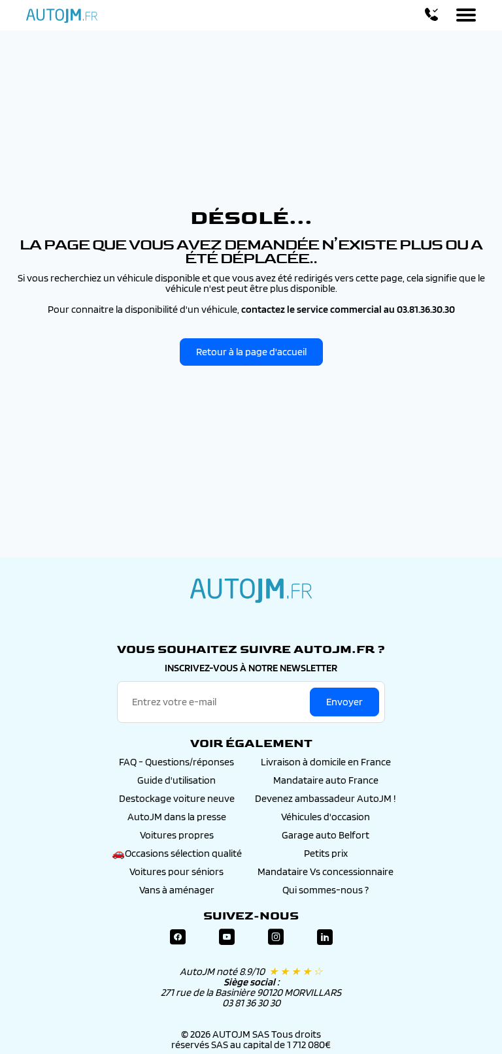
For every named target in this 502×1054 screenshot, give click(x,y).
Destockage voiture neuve (177, 798)
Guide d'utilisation (176, 780)
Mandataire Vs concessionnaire (325, 871)
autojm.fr (251, 590)
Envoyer (344, 701)
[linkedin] (325, 937)
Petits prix (326, 853)
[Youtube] (227, 937)
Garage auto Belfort (325, 835)
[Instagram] (276, 937)
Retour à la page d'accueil (251, 351)
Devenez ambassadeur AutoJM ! (325, 798)
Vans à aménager (176, 890)
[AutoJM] (61, 15)
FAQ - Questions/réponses (176, 762)
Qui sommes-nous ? (325, 890)
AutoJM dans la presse (176, 816)
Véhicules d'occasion (325, 816)
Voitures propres (177, 835)
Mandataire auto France (325, 780)
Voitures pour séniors (176, 871)
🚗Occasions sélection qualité (177, 853)
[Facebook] (178, 937)
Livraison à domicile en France (326, 762)
